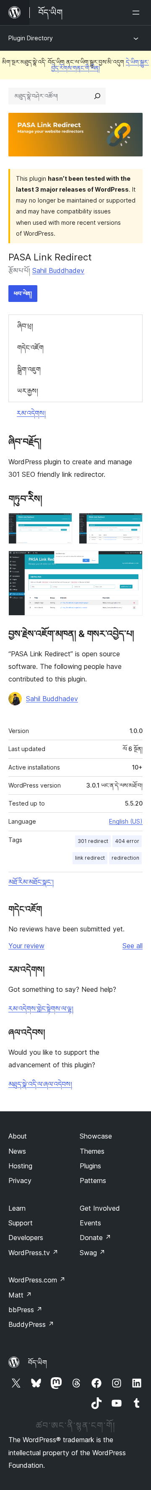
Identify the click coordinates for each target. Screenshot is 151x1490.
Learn (17, 1208)
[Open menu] (137, 12)
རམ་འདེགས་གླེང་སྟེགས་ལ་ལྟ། (40, 1008)
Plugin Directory (30, 38)
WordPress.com (36, 1280)
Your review (26, 945)
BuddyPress (31, 1324)
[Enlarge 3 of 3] (131, 562)
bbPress (25, 1309)
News (17, 1151)
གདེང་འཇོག (30, 347)
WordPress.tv (33, 1252)
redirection (125, 858)
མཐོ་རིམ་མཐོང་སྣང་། (31, 882)
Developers (25, 1237)
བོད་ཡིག (37, 1362)
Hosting (20, 1166)
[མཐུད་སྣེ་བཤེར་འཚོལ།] (97, 96)
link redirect (90, 858)
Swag (92, 1252)
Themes (92, 1151)
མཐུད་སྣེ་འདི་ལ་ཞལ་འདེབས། (40, 1084)
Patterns (93, 1180)
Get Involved (100, 1208)
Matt (20, 1295)
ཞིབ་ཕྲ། (25, 326)
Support (20, 1223)
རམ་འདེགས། (31, 413)
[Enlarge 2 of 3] (131, 524)
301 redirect (93, 841)
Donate (95, 1237)
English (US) (126, 821)
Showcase (96, 1136)
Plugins (90, 1166)
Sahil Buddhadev (58, 270)
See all (132, 945)
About (17, 1136)
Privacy (19, 1180)
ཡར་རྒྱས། (27, 391)
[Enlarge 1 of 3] (61, 524)
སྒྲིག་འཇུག (29, 369)
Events (90, 1223)
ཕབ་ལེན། (23, 293)
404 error (127, 841)
